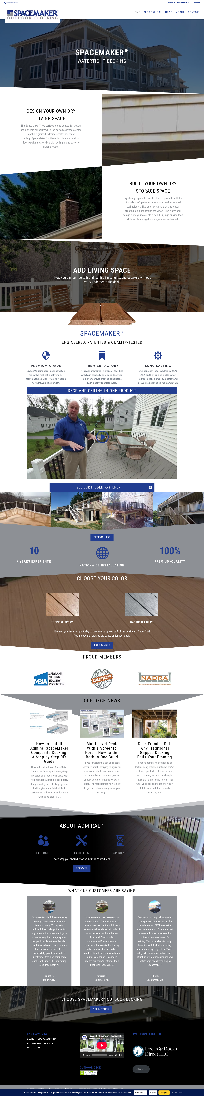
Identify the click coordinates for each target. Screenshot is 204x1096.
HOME (136, 12)
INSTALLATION (183, 3)
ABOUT (180, 12)
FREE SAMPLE (169, 3)
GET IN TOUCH (101, 1009)
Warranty (30, 1089)
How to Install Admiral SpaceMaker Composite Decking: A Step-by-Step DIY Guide (49, 752)
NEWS (168, 12)
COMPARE (196, 3)
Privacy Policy (84, 1089)
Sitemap (58, 1089)
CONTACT (194, 12)
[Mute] (116, 1055)
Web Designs (118, 1089)
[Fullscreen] (120, 1055)
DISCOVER (81, 868)
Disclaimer (69, 1089)
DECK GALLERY (153, 12)
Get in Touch (141, 1069)
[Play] (83, 1055)
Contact (41, 1089)
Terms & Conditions (101, 1089)
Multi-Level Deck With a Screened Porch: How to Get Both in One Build (102, 750)
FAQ (49, 1089)
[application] (102, 1045)
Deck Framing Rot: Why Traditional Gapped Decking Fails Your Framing (154, 750)
